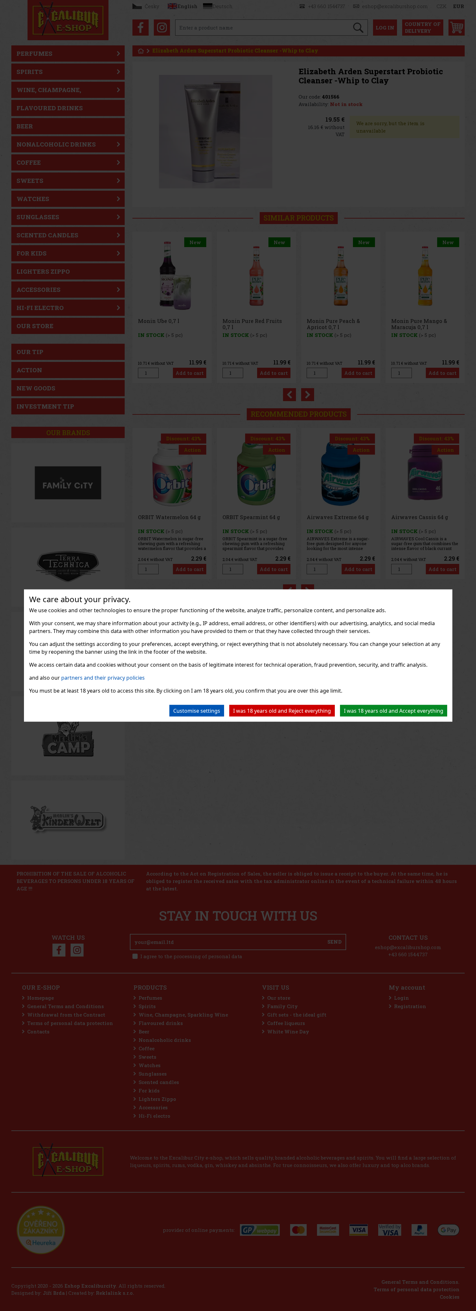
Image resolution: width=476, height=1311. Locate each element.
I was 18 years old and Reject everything (282, 710)
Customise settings (196, 710)
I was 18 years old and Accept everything (393, 710)
